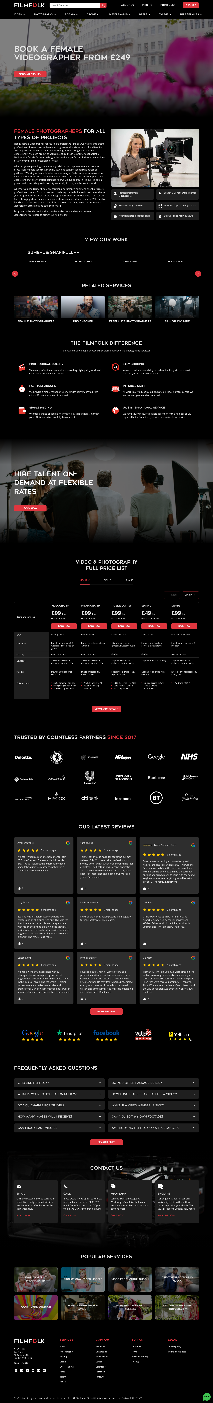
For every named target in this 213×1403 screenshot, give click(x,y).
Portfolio (100, 1371)
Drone (63, 1361)
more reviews (106, 1011)
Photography (66, 1351)
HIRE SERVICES (189, 14)
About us (100, 1346)
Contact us (101, 1351)
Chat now (136, 1346)
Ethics (99, 1361)
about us (127, 5)
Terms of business (177, 1351)
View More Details (106, 709)
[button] (18, 15)
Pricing (147, 5)
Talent (63, 1376)
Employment (102, 1356)
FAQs (134, 1351)
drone (91, 14)
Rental (63, 1381)
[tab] (85, 582)
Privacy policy (174, 1346)
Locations (100, 1366)
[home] (29, 5)
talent (163, 14)
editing (70, 14)
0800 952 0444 (21, 1363)
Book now (64, 626)
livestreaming (118, 14)
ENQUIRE (190, 5)
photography (43, 14)
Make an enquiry (140, 1356)
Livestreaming (67, 1366)
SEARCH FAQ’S (106, 1142)
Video (62, 1346)
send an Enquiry (30, 74)
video (18, 14)
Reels (143, 14)
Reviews (100, 1376)
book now (30, 508)
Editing (63, 1356)
